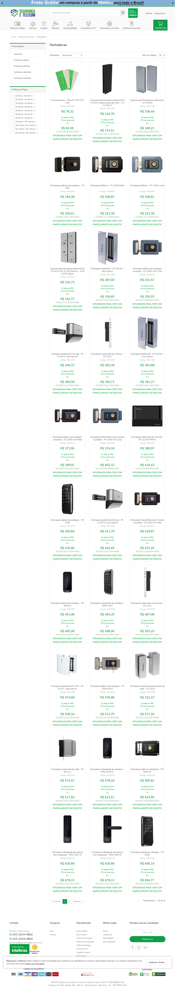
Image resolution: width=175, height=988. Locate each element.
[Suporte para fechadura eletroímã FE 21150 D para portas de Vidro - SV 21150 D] (107, 79)
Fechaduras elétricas (22, 66)
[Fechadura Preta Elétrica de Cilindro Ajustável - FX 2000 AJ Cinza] (107, 416)
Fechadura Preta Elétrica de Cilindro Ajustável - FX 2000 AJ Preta (147, 521)
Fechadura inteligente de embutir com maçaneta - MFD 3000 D (107, 853)
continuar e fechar (156, 962)
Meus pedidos (108, 938)
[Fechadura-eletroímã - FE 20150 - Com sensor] (147, 333)
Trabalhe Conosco (83, 952)
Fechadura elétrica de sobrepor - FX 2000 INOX (107, 687)
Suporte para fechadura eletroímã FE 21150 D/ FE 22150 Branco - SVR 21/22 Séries (67, 271)
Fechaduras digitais (21, 60)
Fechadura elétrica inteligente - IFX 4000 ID (147, 770)
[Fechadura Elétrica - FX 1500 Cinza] (147, 164)
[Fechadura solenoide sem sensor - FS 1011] (107, 333)
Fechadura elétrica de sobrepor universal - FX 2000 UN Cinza (147, 270)
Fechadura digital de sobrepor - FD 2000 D (67, 604)
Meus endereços (109, 942)
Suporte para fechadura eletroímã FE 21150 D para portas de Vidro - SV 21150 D (107, 103)
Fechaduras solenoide (22, 78)
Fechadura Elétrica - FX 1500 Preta (107, 185)
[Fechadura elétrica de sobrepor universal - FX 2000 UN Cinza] (147, 247)
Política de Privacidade (35, 964)
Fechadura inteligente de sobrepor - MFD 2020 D (107, 770)
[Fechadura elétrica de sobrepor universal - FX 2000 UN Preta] (67, 416)
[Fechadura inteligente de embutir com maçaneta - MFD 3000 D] (107, 831)
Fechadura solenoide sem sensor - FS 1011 (107, 355)
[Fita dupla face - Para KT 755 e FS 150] (67, 79)
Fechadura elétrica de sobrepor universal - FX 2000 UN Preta (67, 438)
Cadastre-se (159, 14)
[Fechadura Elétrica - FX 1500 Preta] (107, 164)
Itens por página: (149, 55)
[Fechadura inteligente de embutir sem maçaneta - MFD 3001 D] (67, 831)
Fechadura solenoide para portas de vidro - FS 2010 (147, 687)
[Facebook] (132, 948)
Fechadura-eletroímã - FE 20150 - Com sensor (147, 355)
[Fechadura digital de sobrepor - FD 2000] (147, 831)
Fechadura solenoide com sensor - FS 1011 (147, 604)
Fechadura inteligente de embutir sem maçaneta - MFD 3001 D (67, 853)
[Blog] (145, 948)
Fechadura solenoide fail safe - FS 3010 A (67, 770)
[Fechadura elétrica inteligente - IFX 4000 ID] (147, 748)
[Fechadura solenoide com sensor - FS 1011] (147, 582)
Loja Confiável (81, 931)
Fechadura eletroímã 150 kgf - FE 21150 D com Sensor (107, 521)
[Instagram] (139, 948)
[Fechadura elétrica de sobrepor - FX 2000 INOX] (107, 665)
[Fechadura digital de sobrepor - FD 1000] (67, 499)
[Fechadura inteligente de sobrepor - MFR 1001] (107, 582)
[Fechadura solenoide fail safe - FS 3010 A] (67, 748)
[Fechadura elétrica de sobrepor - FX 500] (67, 164)
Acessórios (18, 54)
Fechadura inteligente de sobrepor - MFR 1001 (107, 604)
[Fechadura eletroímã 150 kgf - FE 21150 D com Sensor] (107, 499)
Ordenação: (54, 55)
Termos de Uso (82, 949)
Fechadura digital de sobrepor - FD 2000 (147, 853)
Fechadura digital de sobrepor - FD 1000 (67, 521)
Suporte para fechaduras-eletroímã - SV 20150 (147, 101)
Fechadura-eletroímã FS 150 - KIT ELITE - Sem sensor (67, 687)
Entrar (149, 14)
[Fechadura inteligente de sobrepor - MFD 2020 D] (107, 748)
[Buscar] (123, 12)
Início (52, 931)
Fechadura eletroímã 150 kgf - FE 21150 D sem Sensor (67, 355)
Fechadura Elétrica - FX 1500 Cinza (147, 185)
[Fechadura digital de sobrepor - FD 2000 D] (67, 582)
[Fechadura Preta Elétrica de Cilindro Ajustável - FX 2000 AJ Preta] (147, 499)
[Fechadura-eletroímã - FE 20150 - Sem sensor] (107, 247)
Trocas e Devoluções (84, 938)
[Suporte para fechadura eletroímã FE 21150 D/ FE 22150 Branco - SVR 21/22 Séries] (67, 247)
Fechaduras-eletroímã (22, 72)
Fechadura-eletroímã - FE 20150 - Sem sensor (107, 270)
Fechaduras (18, 46)
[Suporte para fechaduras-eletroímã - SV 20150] (147, 79)
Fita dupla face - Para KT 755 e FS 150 (67, 101)
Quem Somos (81, 934)
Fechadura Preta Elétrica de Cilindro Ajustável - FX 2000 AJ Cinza (107, 438)
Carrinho (53, 934)
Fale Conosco (81, 956)
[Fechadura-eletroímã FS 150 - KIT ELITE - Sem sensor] (67, 665)
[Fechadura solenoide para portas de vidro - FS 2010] (147, 665)
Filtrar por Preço (20, 89)
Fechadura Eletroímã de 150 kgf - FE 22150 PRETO (147, 438)
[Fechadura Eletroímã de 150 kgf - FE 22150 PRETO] (147, 416)
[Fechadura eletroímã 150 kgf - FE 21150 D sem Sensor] (67, 333)
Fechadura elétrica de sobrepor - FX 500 (67, 187)
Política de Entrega (83, 945)
